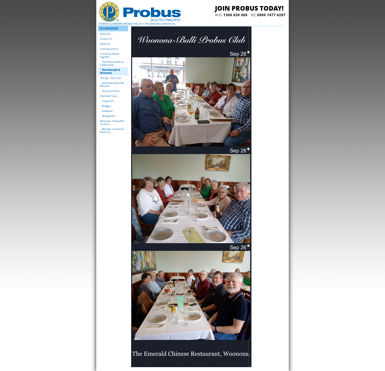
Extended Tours (109, 95)
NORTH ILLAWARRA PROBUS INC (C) (120, 23)
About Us (105, 43)
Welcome (105, 33)
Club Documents (109, 48)
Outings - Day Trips (110, 77)
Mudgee (106, 105)
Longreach (108, 100)
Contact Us (106, 38)
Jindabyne (107, 110)
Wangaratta (108, 115)
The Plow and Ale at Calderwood (112, 63)
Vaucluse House (111, 90)
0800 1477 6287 (271, 14)
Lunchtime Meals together (109, 55)
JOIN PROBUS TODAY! (249, 8)
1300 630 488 (235, 14)
